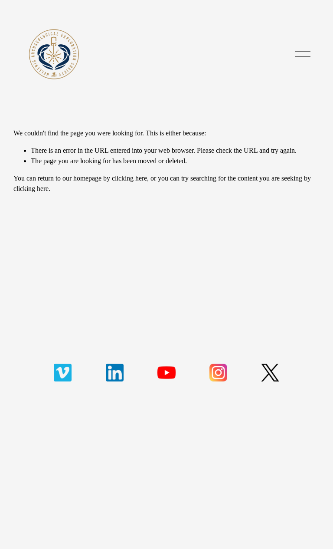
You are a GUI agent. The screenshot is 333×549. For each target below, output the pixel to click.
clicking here (129, 178)
